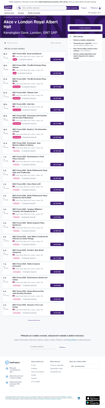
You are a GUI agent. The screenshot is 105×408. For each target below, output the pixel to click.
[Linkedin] (79, 401)
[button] (85, 28)
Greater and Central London (22, 17)
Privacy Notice (71, 340)
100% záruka (78, 36)
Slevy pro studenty (37, 372)
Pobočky (34, 368)
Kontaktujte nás (55, 372)
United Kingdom (8, 17)
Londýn (34, 17)
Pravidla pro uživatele (65, 396)
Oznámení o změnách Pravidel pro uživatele (49, 399)
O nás (33, 365)
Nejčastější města (56, 368)
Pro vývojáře (35, 381)
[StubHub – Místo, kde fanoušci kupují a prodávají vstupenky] (8, 8)
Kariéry (33, 375)
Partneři (34, 378)
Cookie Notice (33, 398)
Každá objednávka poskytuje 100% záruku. (53, 2)
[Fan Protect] (12, 363)
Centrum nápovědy (56, 365)
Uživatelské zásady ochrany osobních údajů (16, 398)
